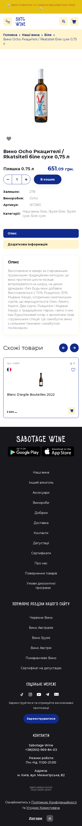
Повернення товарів (41, 573)
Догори (35, 818)
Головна (10, 35)
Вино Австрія (41, 648)
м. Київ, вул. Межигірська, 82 (41, 775)
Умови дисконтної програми (41, 585)
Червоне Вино (41, 618)
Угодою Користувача (43, 808)
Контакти (41, 533)
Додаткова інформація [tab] (27, 244)
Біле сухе (38, 216)
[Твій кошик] (74, 21)
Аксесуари (41, 493)
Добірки (41, 513)
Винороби (41, 503)
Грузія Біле (57, 211)
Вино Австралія (41, 628)
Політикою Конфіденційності (54, 802)
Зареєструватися (41, 718)
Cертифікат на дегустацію (41, 668)
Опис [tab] (12, 233)
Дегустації (41, 543)
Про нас (41, 563)
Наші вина (31, 35)
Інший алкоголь (41, 483)
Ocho (34, 198)
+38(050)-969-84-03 (41, 750)
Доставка (41, 523)
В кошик (47, 179)
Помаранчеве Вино (41, 658)
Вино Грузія (41, 638)
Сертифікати (41, 553)
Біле (48, 35)
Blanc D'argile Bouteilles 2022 (31, 395)
